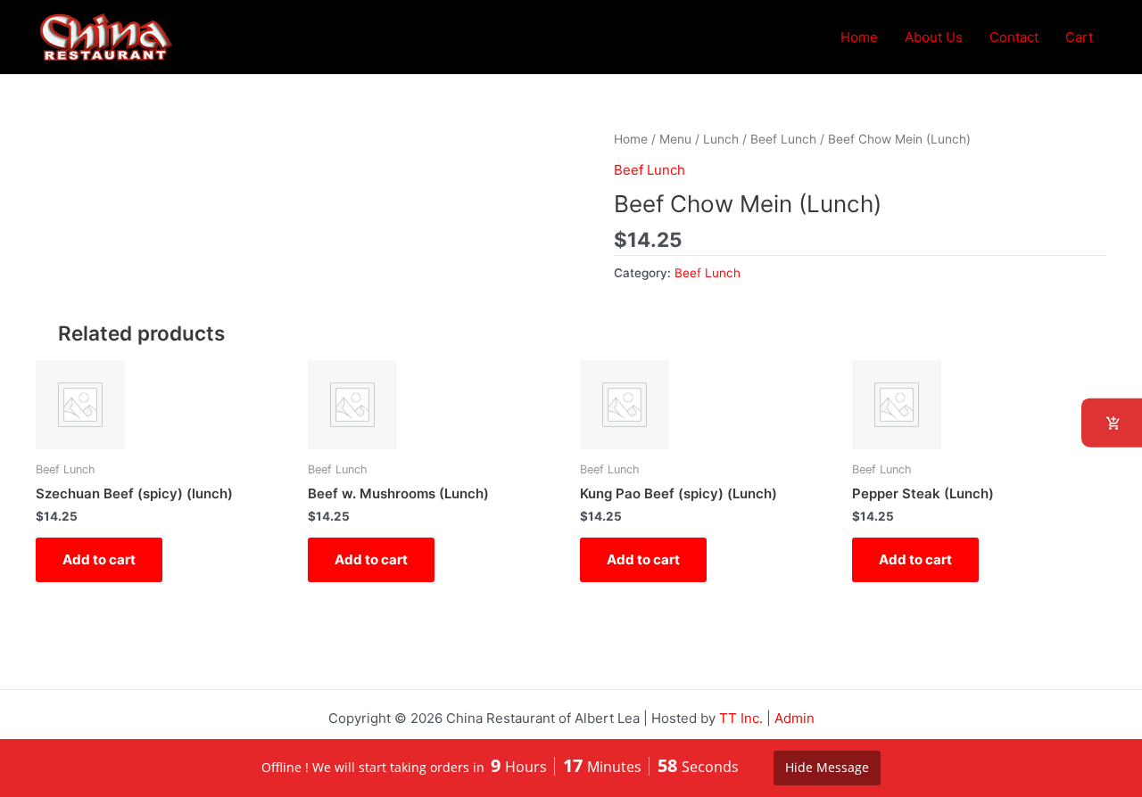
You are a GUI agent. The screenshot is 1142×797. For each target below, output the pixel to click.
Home (859, 37)
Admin (794, 718)
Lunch (721, 139)
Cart (1079, 37)
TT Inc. (741, 718)
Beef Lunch (783, 139)
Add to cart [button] (99, 559)
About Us (934, 37)
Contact (1014, 37)
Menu (675, 139)
